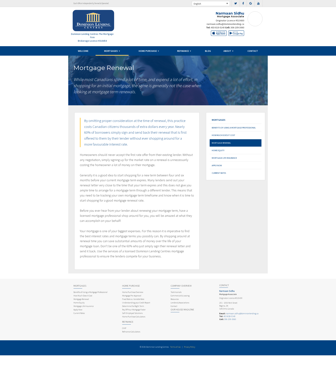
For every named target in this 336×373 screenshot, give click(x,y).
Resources (175, 299)
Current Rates (219, 173)
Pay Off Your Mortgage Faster (134, 309)
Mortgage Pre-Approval (131, 295)
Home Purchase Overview (132, 292)
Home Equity (218, 150)
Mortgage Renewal (221, 143)
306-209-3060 (237, 27)
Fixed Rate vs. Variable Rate (133, 299)
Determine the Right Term (133, 306)
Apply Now (217, 165)
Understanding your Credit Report (136, 302)
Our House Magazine (182, 309)
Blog (208, 50)
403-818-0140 (218, 27)
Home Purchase (148, 50)
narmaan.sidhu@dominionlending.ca (225, 24)
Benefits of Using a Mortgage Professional (234, 127)
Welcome (83, 50)
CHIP (124, 328)
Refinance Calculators (131, 331)
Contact (252, 50)
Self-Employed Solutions (132, 313)
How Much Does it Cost (223, 135)
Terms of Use (175, 347)
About (227, 50)
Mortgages (111, 50)
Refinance (183, 50)
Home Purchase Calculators (133, 316)
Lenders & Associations (180, 302)
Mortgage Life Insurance (224, 158)
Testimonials (176, 292)
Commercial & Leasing (180, 295)
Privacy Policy (189, 347)
